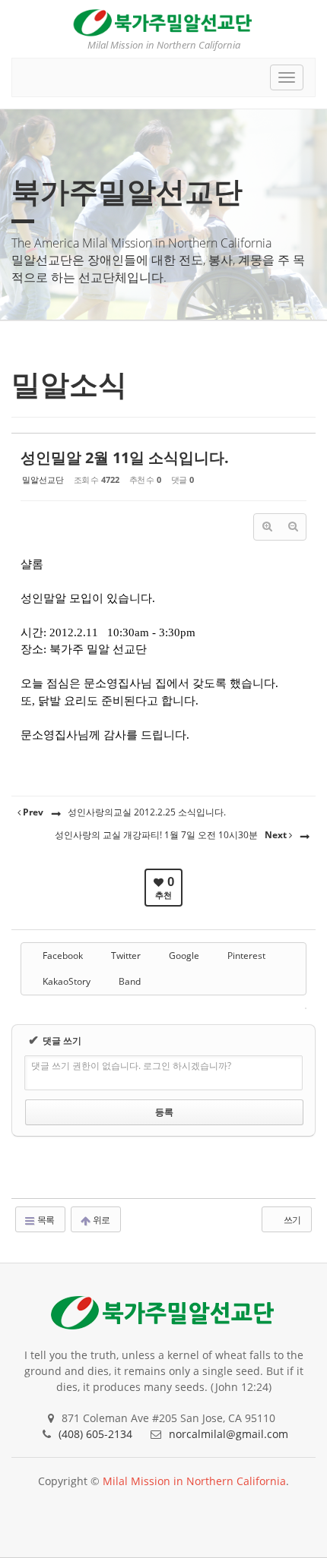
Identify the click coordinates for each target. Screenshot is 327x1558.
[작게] (293, 527)
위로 (100, 1219)
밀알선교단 (43, 479)
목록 (45, 1219)
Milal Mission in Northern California (194, 1481)
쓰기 (291, 1219)
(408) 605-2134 (95, 1434)
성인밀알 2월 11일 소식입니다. (125, 457)
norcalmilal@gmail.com (228, 1434)
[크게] (267, 527)
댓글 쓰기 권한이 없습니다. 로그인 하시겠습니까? (131, 1065)
